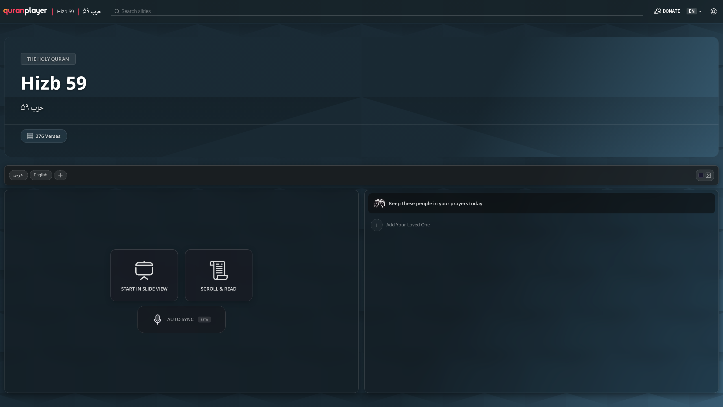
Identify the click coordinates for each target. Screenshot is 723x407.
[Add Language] (60, 175)
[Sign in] (713, 11)
